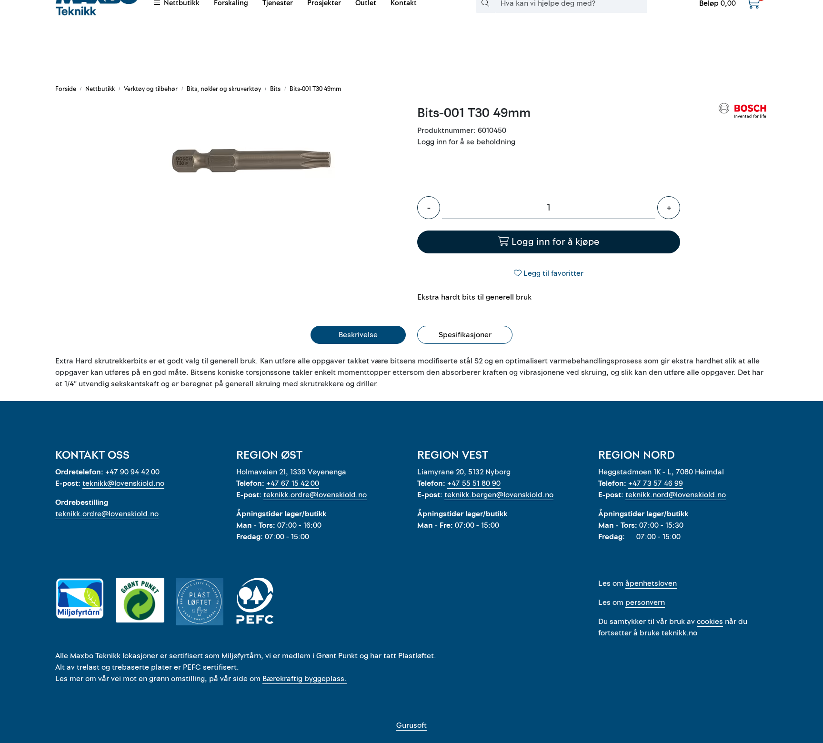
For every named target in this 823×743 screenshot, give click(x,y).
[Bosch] (743, 110)
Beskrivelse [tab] (358, 335)
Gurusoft (411, 725)
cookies (710, 621)
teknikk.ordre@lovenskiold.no (107, 514)
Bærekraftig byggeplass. (304, 678)
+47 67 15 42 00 (292, 483)
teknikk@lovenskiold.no (123, 483)
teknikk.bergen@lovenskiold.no (498, 495)
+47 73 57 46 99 (655, 483)
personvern (645, 602)
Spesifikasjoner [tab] (465, 335)
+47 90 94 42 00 (132, 472)
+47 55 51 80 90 (474, 483)
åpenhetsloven (651, 583)
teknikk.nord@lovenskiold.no (675, 495)
